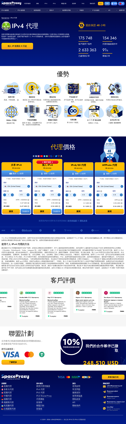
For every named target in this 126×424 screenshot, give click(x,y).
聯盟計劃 (63, 3)
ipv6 (54, 3)
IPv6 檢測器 (21, 10)
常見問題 (76, 389)
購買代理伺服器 (43, 386)
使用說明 (76, 386)
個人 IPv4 (47, 165)
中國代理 (8, 395)
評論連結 (12, 306)
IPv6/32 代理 (78, 165)
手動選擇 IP (56, 211)
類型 (36, 200)
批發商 (74, 3)
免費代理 (122, 10)
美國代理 (8, 386)
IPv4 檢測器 (5, 10)
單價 (36, 203)
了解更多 (13, 362)
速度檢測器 (37, 10)
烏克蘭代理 (9, 405)
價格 (37, 3)
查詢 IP (51, 10)
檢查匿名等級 (66, 10)
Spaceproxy (5, 18)
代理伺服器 (27, 3)
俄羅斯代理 (9, 402)
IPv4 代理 (40, 389)
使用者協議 (72, 220)
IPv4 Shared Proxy (44, 395)
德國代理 (8, 399)
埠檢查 (82, 10)
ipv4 (46, 3)
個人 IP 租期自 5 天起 (17, 46)
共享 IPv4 (16, 165)
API (109, 10)
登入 (100, 4)
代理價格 (40, 399)
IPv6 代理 (40, 392)
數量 (37, 191)
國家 (36, 182)
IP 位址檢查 (95, 10)
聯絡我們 (92, 3)
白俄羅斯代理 (10, 408)
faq (83, 3)
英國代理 (8, 392)
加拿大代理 (9, 389)
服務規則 (76, 392)
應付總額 (38, 206)
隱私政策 (83, 220)
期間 (51, 191)
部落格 (39, 408)
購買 (42, 211)
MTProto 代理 (109, 165)
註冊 (107, 4)
